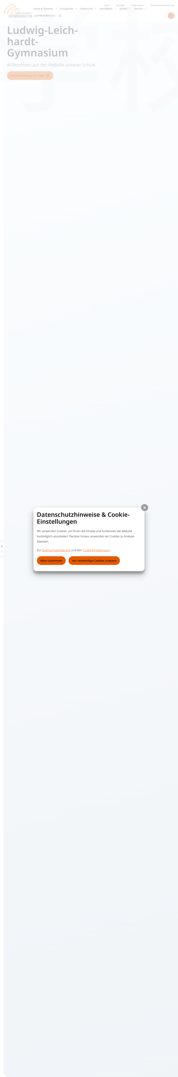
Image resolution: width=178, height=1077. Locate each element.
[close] (144, 507)
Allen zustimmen (51, 560)
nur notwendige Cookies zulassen (94, 560)
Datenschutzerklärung (56, 550)
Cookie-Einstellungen (96, 550)
